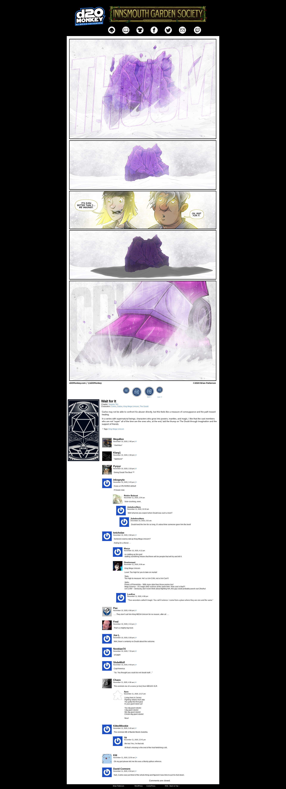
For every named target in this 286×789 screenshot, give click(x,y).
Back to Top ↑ (174, 786)
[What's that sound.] (143, 385)
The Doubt (144, 406)
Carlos (113, 406)
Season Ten (113, 404)
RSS (166, 786)
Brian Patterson (118, 786)
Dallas (119, 406)
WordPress (139, 786)
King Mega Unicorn (131, 406)
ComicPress (150, 786)
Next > (149, 397)
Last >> (159, 397)
